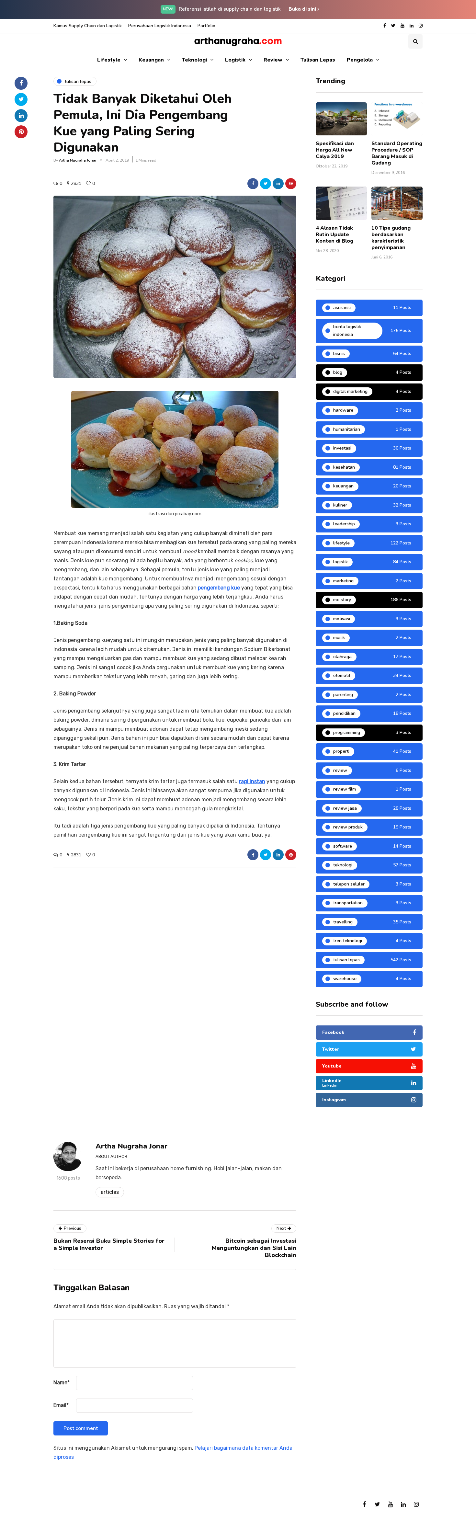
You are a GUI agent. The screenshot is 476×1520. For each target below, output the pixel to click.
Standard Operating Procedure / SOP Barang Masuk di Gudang (396, 153)
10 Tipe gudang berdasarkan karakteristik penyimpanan (391, 237)
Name (61, 1382)
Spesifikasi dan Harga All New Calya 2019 (335, 150)
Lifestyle (108, 59)
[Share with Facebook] (252, 183)
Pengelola (360, 59)
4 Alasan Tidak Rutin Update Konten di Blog (334, 234)
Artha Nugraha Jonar (77, 160)
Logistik (235, 59)
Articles (110, 1192)
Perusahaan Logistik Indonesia (159, 26)
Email (61, 1405)
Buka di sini (303, 9)
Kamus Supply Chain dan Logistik (87, 26)
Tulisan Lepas (317, 59)
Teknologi (194, 59)
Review (273, 59)
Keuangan (151, 59)
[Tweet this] (265, 183)
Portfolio (206, 26)
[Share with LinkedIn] (278, 183)
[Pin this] (290, 183)
